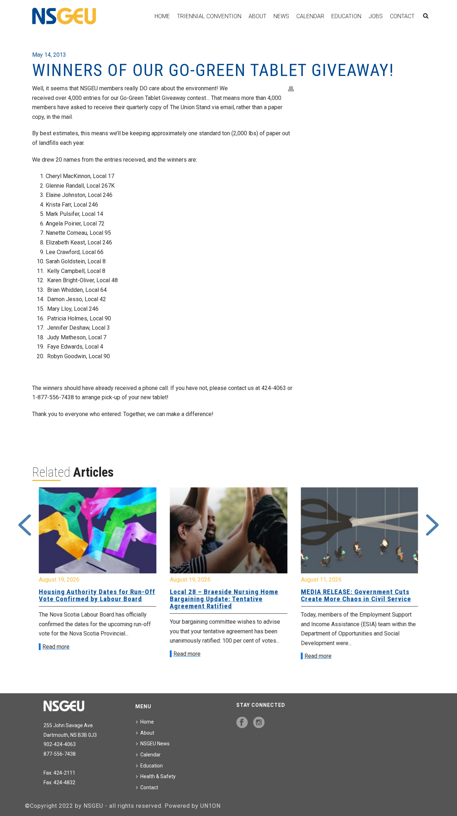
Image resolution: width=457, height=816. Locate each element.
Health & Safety (158, 776)
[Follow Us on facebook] (242, 723)
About (257, 16)
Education (346, 16)
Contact (402, 16)
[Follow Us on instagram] (259, 723)
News (281, 16)
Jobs (375, 16)
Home (162, 16)
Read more (56, 646)
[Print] (291, 88)
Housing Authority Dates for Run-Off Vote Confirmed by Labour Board (97, 595)
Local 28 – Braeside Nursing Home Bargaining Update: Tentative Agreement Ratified (224, 599)
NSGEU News (155, 743)
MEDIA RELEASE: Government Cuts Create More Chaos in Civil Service (356, 595)
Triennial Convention (209, 16)
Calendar (310, 16)
